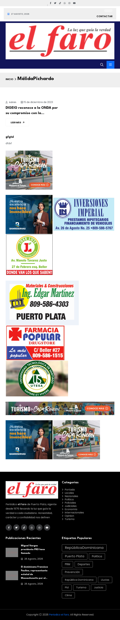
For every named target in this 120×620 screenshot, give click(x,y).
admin (12, 102)
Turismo (70, 519)
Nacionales (71, 496)
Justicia (98, 587)
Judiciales (71, 506)
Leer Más (16, 122)
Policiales (70, 502)
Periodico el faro (59, 614)
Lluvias (105, 580)
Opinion (69, 515)
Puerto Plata (74, 556)
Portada (70, 489)
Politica (69, 499)
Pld (67, 587)
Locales (69, 493)
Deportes (84, 564)
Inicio (9, 79)
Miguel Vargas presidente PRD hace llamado (33, 549)
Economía (71, 509)
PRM (67, 564)
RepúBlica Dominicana (79, 580)
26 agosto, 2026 (33, 558)
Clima (68, 595)
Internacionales (74, 512)
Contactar (104, 16)
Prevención (72, 572)
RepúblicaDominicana (84, 547)
